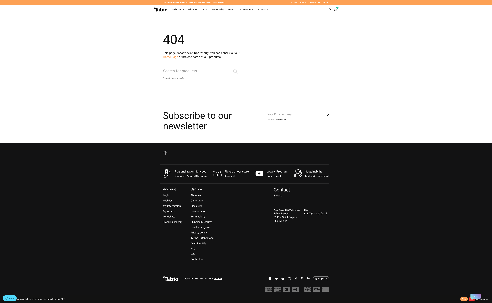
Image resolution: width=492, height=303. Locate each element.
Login (166, 195)
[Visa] (316, 290)
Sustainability (217, 9)
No (472, 299)
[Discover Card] (277, 290)
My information (172, 206)
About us (261, 9)
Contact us (197, 259)
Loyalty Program (277, 172)
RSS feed (218, 278)
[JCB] (286, 290)
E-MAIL (278, 195)
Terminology (198, 216)
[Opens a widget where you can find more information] (10, 298)
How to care (198, 211)
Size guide (196, 206)
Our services (245, 9)
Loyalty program (200, 227)
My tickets (169, 216)
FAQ (193, 248)
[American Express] (268, 290)
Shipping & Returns (201, 222)
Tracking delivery (172, 222)
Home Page (170, 57)
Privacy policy (199, 232)
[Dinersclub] (295, 290)
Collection (176, 9)
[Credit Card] (325, 290)
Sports (204, 9)
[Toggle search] (330, 9)
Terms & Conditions (202, 238)
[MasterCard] (307, 290)
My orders (169, 211)
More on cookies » (482, 299)
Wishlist (167, 200)
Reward (231, 9)
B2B (193, 254)
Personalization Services (190, 172)
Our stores (197, 200)
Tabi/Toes (192, 9)
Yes (464, 299)
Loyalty (475, 296)
